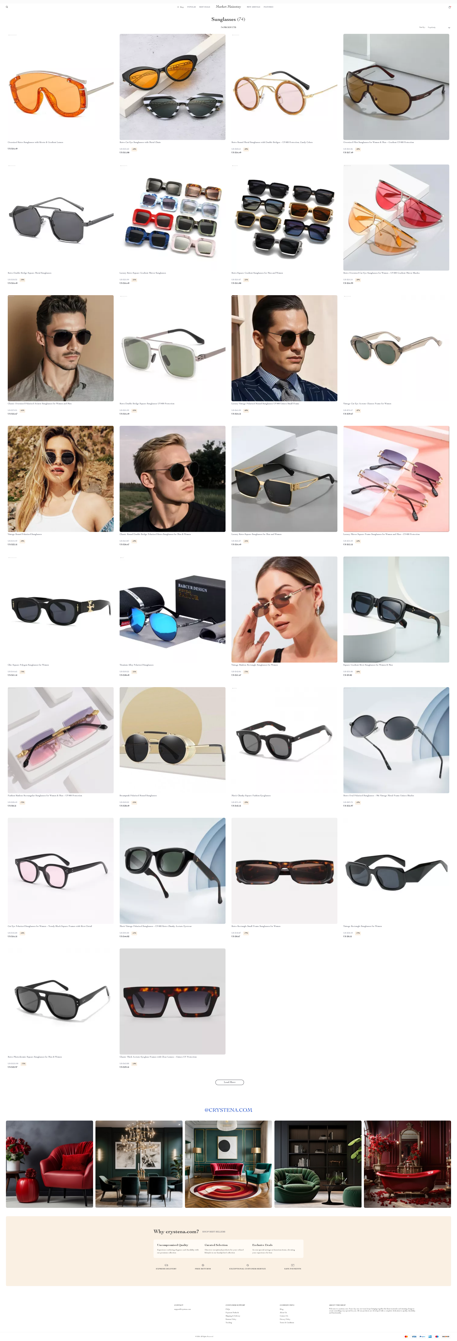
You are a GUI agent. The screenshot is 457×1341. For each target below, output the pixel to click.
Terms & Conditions (287, 1323)
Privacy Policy (285, 1319)
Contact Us (284, 1316)
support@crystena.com (182, 1309)
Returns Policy (231, 1319)
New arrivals (253, 7)
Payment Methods (232, 1313)
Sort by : (423, 27)
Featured (268, 7)
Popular (191, 7)
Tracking (229, 1323)
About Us (283, 1313)
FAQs (228, 1309)
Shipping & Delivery (233, 1316)
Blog (281, 1309)
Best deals (204, 7)
